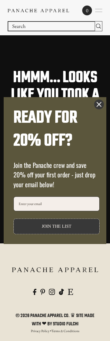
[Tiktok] (61, 291)
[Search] (98, 26)
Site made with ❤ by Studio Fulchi (63, 320)
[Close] (99, 104)
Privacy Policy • (41, 331)
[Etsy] (70, 291)
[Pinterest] (42, 291)
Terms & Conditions (65, 331)
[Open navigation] (98, 10)
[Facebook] (34, 291)
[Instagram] (52, 291)
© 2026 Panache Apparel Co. (43, 316)
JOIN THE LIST (57, 226)
